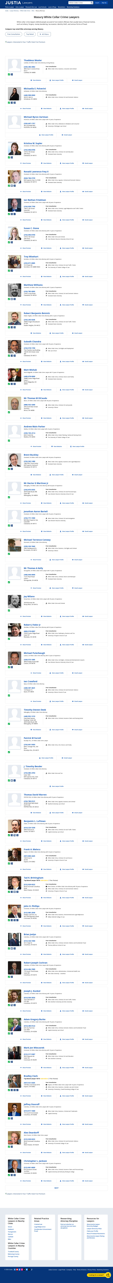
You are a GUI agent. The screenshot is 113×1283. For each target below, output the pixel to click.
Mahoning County (13, 1254)
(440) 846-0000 (29, 575)
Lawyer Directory (14, 10)
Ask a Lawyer (20, 7)
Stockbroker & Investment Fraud (42, 1230)
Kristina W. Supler (33, 143)
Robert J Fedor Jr (32, 624)
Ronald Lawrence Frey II (36, 171)
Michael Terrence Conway (37, 539)
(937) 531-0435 (29, 1083)
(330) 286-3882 (29, 67)
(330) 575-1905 (29, 660)
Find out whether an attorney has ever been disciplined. (68, 1226)
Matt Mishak (30, 369)
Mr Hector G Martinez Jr (36, 483)
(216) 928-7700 (29, 206)
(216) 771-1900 (29, 518)
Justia (6, 10)
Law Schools (42, 7)
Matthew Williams (33, 284)
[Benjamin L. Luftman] (14, 826)
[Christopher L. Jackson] (14, 1166)
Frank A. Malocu (32, 849)
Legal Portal (61, 1269)
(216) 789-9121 (29, 801)
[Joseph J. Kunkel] (14, 996)
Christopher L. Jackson (35, 1160)
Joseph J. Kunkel (32, 991)
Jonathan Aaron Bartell (36, 511)
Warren (10, 1234)
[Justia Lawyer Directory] (13, 2)
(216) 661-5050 (29, 744)
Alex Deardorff (31, 1132)
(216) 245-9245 (29, 320)
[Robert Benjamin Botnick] (14, 318)
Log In (97, 2)
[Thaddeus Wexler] (14, 65)
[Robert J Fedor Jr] (14, 630)
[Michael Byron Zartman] (14, 122)
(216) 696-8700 (29, 150)
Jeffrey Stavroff (31, 1104)
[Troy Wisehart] (14, 261)
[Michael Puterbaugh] (14, 658)
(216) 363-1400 (29, 461)
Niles (9, 1239)
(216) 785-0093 (29, 291)
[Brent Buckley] (14, 460)
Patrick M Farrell (32, 738)
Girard (10, 1227)
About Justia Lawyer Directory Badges (93, 1225)
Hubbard (11, 1229)
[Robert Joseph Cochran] (14, 967)
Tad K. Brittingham (33, 877)
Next (56, 1188)
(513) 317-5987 (29, 1054)
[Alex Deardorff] (14, 1137)
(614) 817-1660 (29, 1111)
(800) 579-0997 (29, 631)
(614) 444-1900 (29, 941)
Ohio (33, 10)
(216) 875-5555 (29, 490)
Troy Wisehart (31, 256)
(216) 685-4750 (29, 773)
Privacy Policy (92, 1269)
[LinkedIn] (15, 1270)
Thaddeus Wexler (33, 60)
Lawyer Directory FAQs (94, 1229)
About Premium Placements (96, 1233)
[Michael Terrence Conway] (14, 545)
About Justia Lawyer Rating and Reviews (95, 1237)
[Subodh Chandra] (14, 346)
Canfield (10, 1237)
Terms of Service (82, 1269)
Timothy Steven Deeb (35, 709)
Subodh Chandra (32, 341)
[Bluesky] (27, 1270)
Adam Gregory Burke (34, 1019)
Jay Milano (29, 596)
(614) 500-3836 (29, 997)
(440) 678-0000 (29, 376)
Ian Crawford (30, 681)
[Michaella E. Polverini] (14, 93)
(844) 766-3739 (29, 178)
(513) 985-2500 (29, 912)
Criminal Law (38, 1224)
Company (69, 1269)
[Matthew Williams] (14, 290)
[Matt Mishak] (14, 375)
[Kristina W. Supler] (14, 148)
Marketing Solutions (73, 7)
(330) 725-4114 (29, 433)
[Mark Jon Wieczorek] (14, 1052)
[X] (29, 1270)
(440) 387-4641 (29, 688)
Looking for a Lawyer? (96, 1275)
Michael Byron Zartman (36, 116)
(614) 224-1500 (29, 828)
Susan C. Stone (31, 228)
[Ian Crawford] (14, 686)
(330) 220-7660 (29, 546)
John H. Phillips (31, 906)
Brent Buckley (31, 454)
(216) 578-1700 (29, 348)
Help (74, 1269)
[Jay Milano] (14, 601)
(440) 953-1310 (29, 716)
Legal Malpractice (39, 1227)
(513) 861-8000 (29, 1167)
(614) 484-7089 (29, 969)
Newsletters (61, 7)
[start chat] (108, 1275)
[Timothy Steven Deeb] (14, 715)
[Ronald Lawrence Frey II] (14, 176)
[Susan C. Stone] (14, 233)
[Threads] (24, 1270)
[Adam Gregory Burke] (14, 1024)
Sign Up (104, 2)
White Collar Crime (25, 10)
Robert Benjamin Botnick (37, 313)
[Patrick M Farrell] (14, 743)
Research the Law (31, 7)
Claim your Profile (92, 1231)
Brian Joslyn (30, 934)
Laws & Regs (52, 7)
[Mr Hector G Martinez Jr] (14, 488)
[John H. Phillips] (14, 911)
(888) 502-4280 (29, 405)
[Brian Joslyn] (14, 939)
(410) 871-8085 (29, 263)
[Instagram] (22, 1270)
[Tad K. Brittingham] (14, 883)
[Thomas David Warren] (14, 799)
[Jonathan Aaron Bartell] (14, 516)
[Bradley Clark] (14, 1081)
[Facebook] (20, 1270)
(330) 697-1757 (29, 123)
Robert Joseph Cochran (35, 962)
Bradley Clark (31, 1076)
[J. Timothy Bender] (14, 771)
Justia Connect (52, 1269)
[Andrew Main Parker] (14, 431)
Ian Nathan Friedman (35, 199)
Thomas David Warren (35, 794)
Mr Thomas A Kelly (33, 568)
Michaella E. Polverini (35, 88)
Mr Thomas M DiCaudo (35, 398)
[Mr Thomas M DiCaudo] (14, 403)
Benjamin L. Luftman (35, 821)
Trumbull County (13, 1251)
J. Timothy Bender (33, 766)
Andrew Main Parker (34, 426)
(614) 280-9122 (29, 1026)
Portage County (13, 1256)
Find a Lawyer (9, 7)
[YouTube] (17, 1270)
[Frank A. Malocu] (14, 854)
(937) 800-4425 (29, 856)
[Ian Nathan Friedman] (14, 205)
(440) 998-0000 (29, 95)
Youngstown (12, 1232)
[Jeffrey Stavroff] (14, 1109)
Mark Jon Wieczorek (34, 1047)
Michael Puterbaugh (34, 653)
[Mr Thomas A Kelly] (14, 573)
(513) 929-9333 (29, 884)
